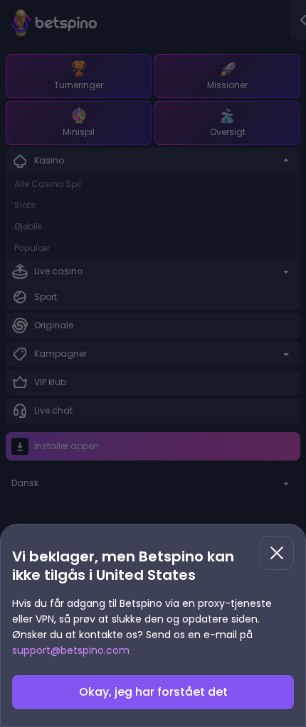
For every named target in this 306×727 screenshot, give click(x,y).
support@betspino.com (71, 650)
